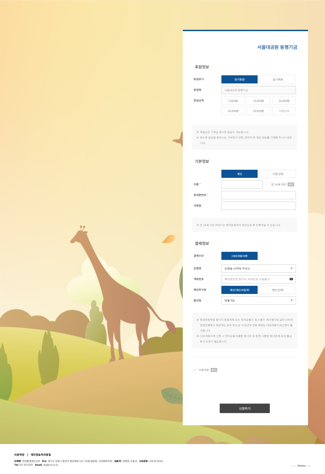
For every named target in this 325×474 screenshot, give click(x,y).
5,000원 (233, 101)
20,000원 (284, 101)
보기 (291, 184)
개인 (239, 174)
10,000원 (258, 101)
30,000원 (233, 111)
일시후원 (278, 79)
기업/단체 (277, 174)
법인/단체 (277, 290)
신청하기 (245, 408)
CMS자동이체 (239, 256)
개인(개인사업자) (240, 290)
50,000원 (258, 111)
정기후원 (239, 79)
